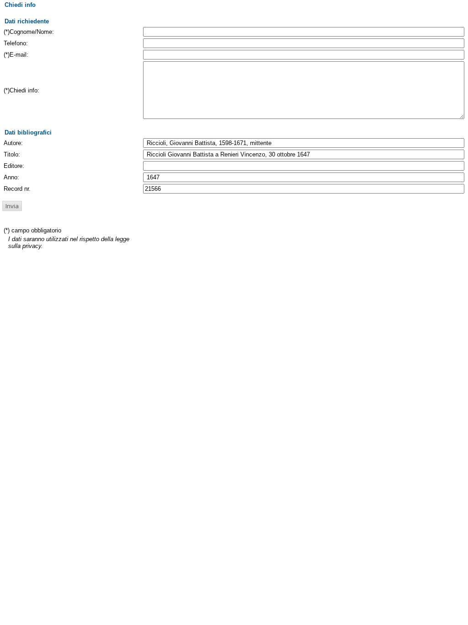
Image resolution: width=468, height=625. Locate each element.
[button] (12, 206)
